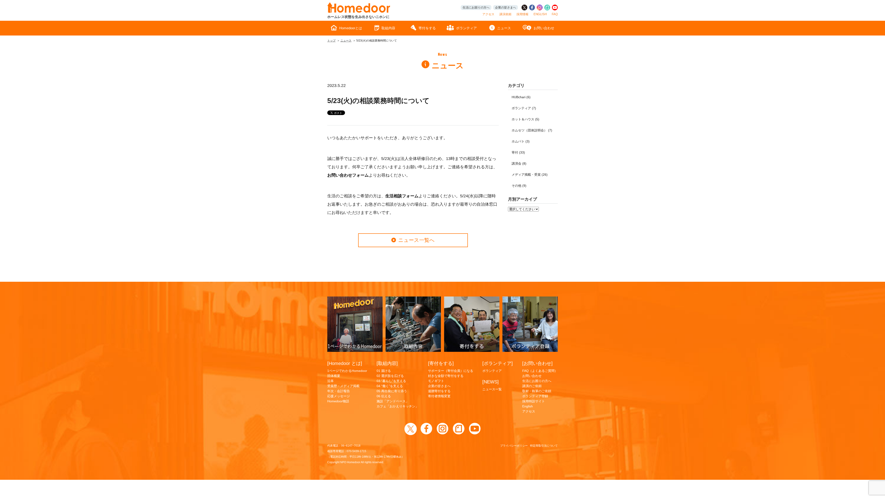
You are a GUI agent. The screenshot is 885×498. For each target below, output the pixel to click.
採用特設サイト (533, 401)
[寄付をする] (441, 363)
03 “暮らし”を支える (391, 381)
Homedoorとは (350, 28)
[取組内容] (387, 363)
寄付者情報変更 (439, 396)
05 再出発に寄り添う (392, 391)
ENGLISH (540, 14)
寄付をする (427, 28)
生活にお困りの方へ (476, 7)
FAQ (555, 14)
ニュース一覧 (492, 389)
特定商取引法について (544, 445)
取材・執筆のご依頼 (536, 391)
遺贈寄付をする (439, 391)
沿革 (330, 381)
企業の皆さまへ (505, 7)
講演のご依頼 (532, 386)
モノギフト (436, 381)
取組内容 (388, 28)
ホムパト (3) (521, 141)
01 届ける (384, 371)
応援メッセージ (338, 396)
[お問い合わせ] (537, 363)
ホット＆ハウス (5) (525, 119)
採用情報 (522, 14)
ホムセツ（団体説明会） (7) (532, 130)
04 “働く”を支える (390, 386)
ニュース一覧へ (416, 240)
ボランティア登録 (535, 396)
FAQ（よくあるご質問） (540, 371)
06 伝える (384, 396)
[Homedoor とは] (344, 363)
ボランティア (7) (524, 108)
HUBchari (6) (521, 97)
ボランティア (466, 28)
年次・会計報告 (338, 391)
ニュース (504, 28)
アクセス (488, 14)
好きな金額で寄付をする (445, 376)
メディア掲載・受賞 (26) (530, 174)
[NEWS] (490, 381)
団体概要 (333, 376)
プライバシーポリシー (514, 445)
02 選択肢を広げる (390, 376)
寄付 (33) (518, 152)
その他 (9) (519, 185)
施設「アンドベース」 (393, 401)
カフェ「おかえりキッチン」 (398, 406)
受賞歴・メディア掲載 (343, 386)
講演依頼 (505, 14)
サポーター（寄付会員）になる (450, 371)
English (527, 406)
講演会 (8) (519, 163)
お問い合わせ (544, 28)
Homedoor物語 (338, 401)
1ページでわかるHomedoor (347, 371)
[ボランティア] (497, 363)
